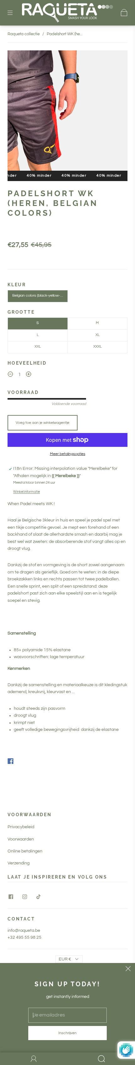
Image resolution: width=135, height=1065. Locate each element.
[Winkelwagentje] (124, 12)
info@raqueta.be (24, 930)
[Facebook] (10, 761)
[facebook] (11, 896)
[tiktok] (38, 896)
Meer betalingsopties (67, 454)
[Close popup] (128, 970)
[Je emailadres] (67, 1015)
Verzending (19, 863)
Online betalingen (25, 851)
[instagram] (24, 896)
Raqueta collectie (24, 34)
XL (97, 335)
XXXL (97, 347)
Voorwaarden (21, 839)
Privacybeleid (21, 827)
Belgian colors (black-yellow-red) (39, 295)
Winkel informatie (26, 491)
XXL (38, 347)
